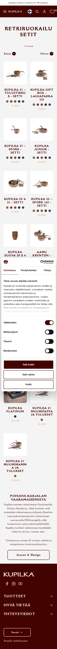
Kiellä (29, 384)
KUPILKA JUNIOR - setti (41, 149)
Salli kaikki (28, 364)
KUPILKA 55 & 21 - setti (15, 200)
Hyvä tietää (17, 605)
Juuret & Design (28, 555)
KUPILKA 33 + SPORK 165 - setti (42, 202)
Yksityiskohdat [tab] (28, 270)
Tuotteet (15, 596)
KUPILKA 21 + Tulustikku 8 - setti (15, 93)
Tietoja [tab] (47, 270)
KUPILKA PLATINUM (15, 409)
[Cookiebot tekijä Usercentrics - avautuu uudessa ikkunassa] (41, 262)
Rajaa (7, 53)
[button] (5, 11)
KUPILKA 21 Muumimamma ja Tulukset (15, 466)
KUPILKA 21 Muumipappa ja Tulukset (42, 411)
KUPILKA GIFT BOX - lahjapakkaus (41, 94)
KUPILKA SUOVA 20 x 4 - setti (15, 255)
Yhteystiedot (19, 614)
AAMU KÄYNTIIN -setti (42, 255)
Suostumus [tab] (10, 270)
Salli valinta (28, 374)
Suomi (15, 632)
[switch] (49, 332)
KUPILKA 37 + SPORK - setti (15, 149)
